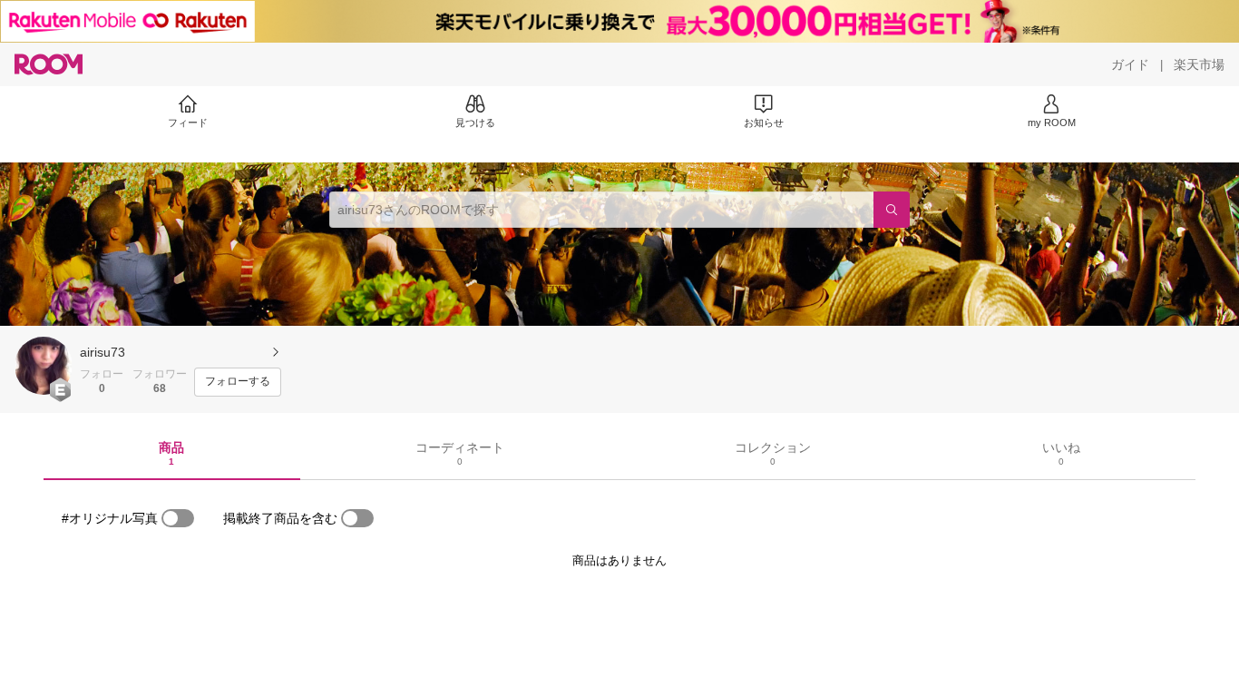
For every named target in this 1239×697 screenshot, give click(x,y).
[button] (44, 366)
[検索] (891, 209)
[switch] (177, 518)
